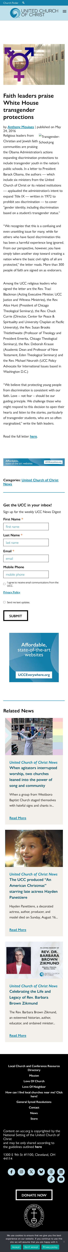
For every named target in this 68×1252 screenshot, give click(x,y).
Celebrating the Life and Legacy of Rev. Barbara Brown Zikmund (30, 997)
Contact (34, 1107)
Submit (15, 615)
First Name (13, 519)
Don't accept (31, 1247)
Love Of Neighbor (34, 1087)
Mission (34, 1075)
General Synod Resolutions (34, 1102)
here (33, 436)
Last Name (12, 535)
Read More (17, 817)
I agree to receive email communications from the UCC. (32, 584)
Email (8, 551)
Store (34, 1118)
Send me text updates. (18, 602)
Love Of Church (34, 1081)
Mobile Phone (13, 567)
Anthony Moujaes (21, 126)
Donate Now (34, 1194)
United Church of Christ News (30, 481)
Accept (16, 1247)
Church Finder (10, 2)
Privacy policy (50, 1247)
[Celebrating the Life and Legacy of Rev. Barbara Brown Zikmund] (34, 960)
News (34, 1113)
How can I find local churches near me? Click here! (34, 1094)
